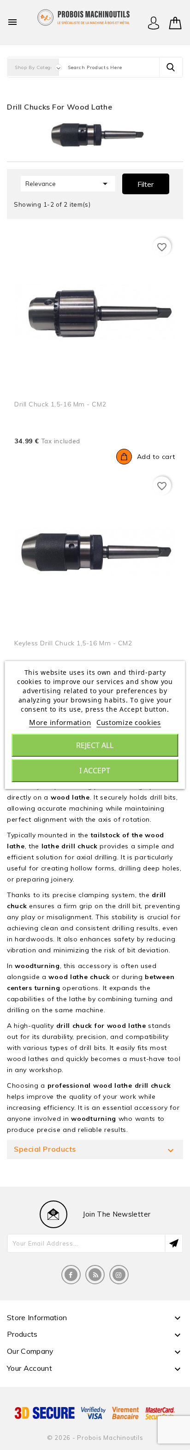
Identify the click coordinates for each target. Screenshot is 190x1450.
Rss (95, 1274)
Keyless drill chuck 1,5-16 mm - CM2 (73, 643)
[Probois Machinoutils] (83, 16)
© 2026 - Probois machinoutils (95, 1437)
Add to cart (156, 456)
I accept (94, 771)
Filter (145, 184)
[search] (170, 67)
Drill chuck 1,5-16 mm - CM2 (60, 404)
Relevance (68, 183)
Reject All (94, 745)
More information (60, 722)
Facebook (71, 1274)
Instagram (119, 1274)
